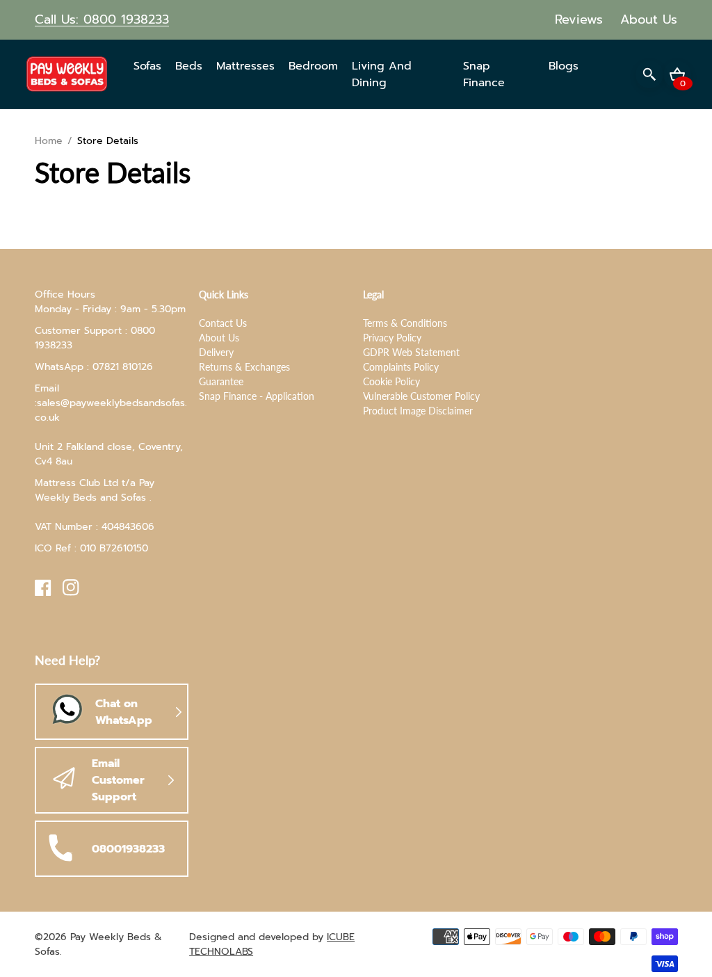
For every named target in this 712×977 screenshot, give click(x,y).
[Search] (649, 74)
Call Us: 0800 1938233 (102, 19)
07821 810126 (122, 367)
